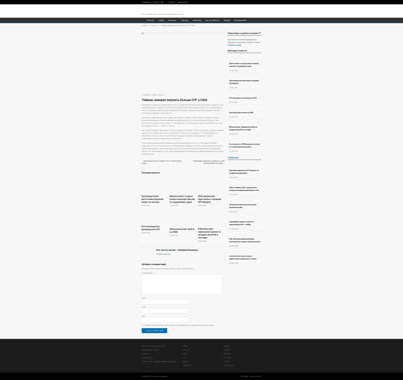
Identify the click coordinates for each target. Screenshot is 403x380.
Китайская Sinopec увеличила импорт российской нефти (243, 206)
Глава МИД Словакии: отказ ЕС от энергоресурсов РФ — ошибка (241, 223)
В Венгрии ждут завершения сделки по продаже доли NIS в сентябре (243, 128)
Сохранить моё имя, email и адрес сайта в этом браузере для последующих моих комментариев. (179, 325)
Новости (161, 95)
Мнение (227, 20)
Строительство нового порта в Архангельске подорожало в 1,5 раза (242, 257)
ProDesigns (244, 376)
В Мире (161, 20)
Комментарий (147, 273)
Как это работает (212, 20)
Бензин (185, 361)
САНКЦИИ (227, 354)
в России (186, 350)
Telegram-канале (234, 45)
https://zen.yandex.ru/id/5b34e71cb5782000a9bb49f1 (256, 2)
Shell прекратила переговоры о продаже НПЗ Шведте (209, 199)
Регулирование (240, 20)
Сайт (143, 316)
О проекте (171, 2)
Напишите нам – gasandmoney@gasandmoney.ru (159, 361)
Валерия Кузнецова (163, 254)
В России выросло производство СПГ (243, 98)
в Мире (154, 95)
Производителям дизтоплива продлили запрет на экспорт (152, 199)
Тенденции (233, 157)
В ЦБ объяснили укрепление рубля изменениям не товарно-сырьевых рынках (245, 240)
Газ (184, 358)
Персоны (184, 20)
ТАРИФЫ (227, 361)
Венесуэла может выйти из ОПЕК (241, 112)
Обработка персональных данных (154, 346)
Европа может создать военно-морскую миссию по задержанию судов (182, 199)
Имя (144, 298)
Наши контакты (183, 2)
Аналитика (197, 20)
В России (150, 20)
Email (144, 307)
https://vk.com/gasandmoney (260, 2)
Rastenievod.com (255, 376)
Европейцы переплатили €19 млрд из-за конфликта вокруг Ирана (244, 172)
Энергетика (187, 365)
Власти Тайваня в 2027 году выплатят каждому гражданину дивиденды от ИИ (244, 189)
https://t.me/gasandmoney (258, 2)
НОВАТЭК (227, 350)
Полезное (172, 20)
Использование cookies (150, 350)
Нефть (185, 354)
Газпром (227, 346)
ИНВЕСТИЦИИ (229, 365)
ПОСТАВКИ (228, 358)
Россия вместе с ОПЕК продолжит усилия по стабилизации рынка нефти (244, 145)
